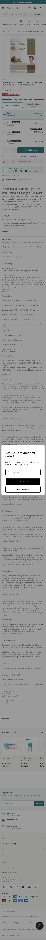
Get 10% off (23, 482)
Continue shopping (23, 489)
